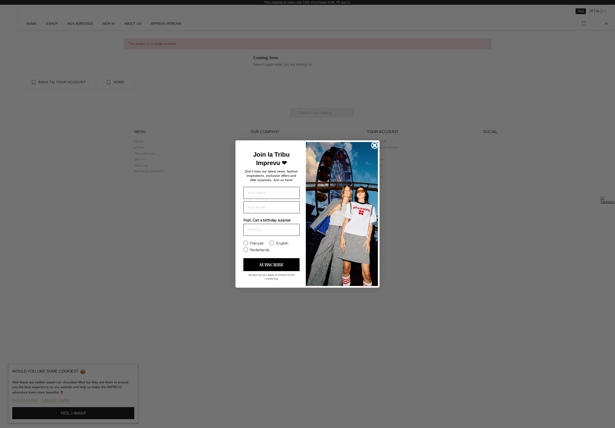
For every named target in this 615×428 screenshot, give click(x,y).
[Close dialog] (375, 145)
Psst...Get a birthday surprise (267, 220)
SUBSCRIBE (271, 265)
